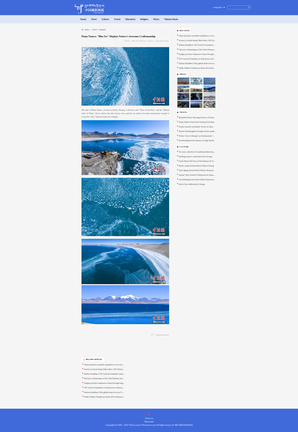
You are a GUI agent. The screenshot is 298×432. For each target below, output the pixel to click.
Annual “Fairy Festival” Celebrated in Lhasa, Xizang (199, 175)
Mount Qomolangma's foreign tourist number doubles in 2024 (204, 131)
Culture (105, 19)
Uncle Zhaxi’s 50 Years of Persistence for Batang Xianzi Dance (204, 161)
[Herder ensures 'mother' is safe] (196, 88)
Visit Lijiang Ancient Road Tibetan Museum (196, 170)
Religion (144, 19)
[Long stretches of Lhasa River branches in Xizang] (209, 104)
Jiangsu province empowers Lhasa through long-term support (109, 383)
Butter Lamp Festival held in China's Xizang (196, 166)
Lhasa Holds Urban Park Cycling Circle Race (197, 122)
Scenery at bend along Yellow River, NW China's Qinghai (107, 369)
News (94, 19)
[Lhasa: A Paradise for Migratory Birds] (209, 81)
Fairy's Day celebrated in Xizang (192, 184)
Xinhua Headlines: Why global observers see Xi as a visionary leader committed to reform (120, 392)
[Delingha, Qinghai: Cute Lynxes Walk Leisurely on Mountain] (196, 81)
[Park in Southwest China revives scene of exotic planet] (196, 96)
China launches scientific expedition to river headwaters (107, 365)
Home (83, 19)
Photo (156, 19)
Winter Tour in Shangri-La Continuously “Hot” (198, 136)
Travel (117, 19)
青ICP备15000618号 (184, 425)
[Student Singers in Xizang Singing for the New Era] (183, 96)
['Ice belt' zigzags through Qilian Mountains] (209, 88)
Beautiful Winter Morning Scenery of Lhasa (196, 117)
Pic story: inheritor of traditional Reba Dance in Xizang (201, 152)
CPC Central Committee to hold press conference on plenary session (112, 388)
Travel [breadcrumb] (94, 30)
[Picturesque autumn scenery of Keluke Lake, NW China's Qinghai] (196, 104)
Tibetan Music (171, 19)
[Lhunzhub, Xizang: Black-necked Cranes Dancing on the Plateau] (209, 96)
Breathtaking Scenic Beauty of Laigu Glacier (196, 140)
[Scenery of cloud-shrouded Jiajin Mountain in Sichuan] (183, 88)
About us (149, 418)
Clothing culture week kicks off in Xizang (195, 156)
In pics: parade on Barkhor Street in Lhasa (196, 127)
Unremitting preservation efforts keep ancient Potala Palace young (206, 179)
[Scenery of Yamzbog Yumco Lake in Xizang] (183, 81)
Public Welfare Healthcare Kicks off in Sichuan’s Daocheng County (111, 397)
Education (130, 19)
